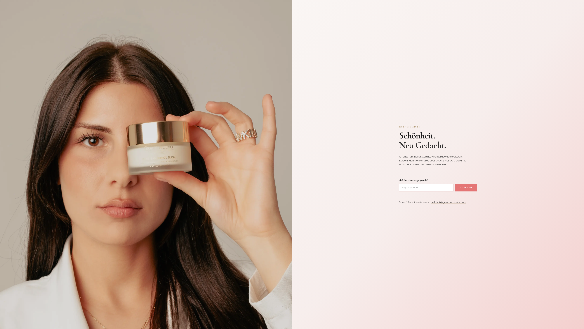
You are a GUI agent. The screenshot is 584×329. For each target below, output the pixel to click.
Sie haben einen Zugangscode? (413, 180)
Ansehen (466, 187)
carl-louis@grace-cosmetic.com (448, 202)
